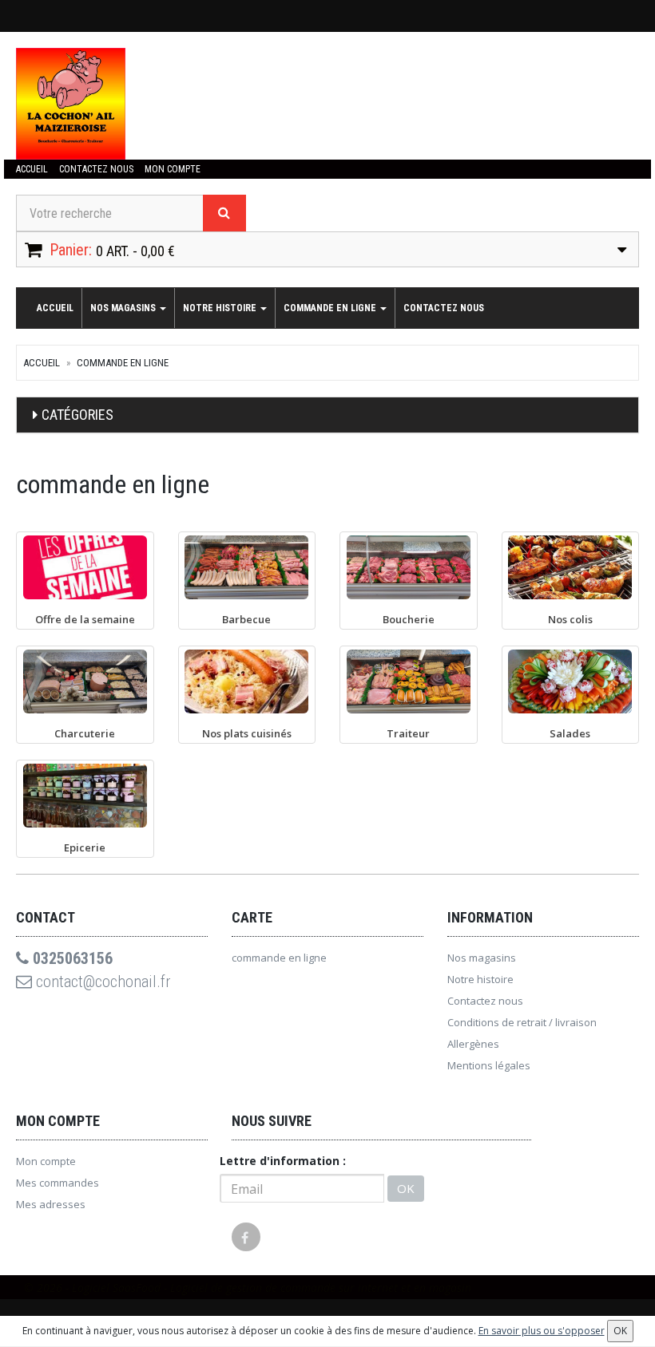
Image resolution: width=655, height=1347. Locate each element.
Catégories (77, 414)
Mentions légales (488, 1065)
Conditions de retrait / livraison (522, 1022)
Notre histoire (221, 308)
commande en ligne (331, 308)
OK (406, 1188)
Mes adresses (50, 1204)
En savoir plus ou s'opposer (541, 1330)
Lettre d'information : (283, 1160)
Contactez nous (96, 169)
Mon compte (172, 169)
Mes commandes (57, 1182)
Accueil (32, 169)
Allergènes (473, 1044)
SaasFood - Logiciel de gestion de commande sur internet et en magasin (292, 1287)
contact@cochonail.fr (101, 981)
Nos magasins (124, 308)
